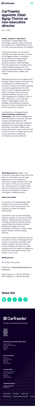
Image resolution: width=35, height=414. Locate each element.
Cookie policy (24, 393)
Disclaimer (15, 393)
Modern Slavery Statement (21, 396)
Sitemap (32, 396)
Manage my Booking (8, 385)
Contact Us (6, 387)
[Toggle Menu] (31, 3)
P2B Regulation (7, 396)
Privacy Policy (6, 393)
